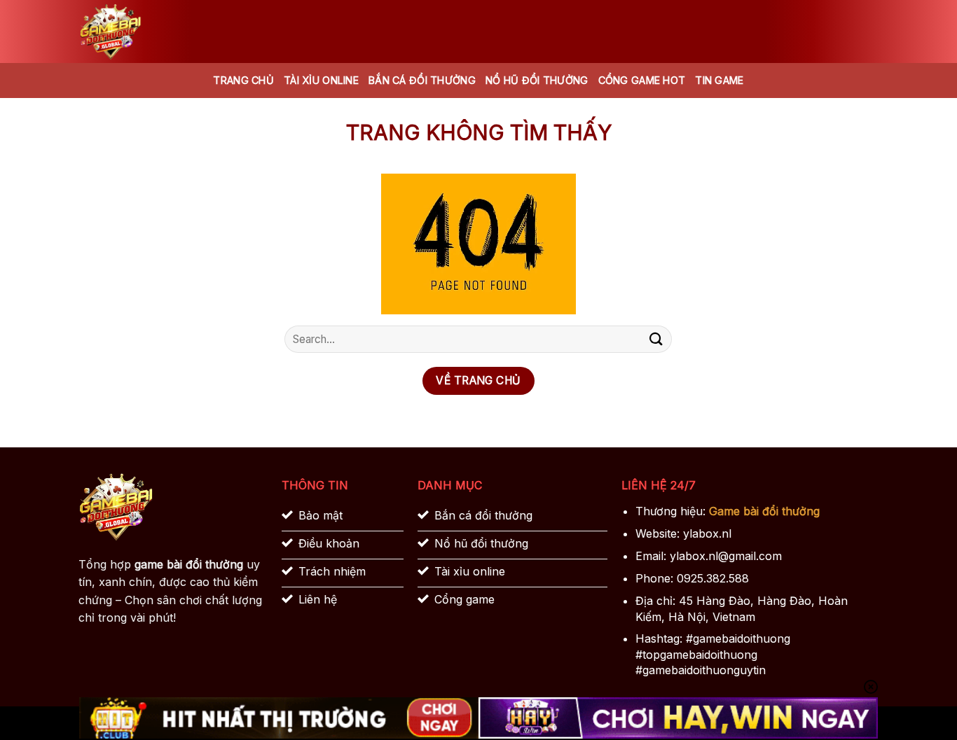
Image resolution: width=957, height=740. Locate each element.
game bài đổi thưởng (189, 564)
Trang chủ (243, 80)
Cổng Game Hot (642, 80)
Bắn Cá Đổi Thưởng (422, 80)
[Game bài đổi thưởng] (149, 31)
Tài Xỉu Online (321, 80)
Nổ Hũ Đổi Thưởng (537, 80)
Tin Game (719, 80)
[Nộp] (656, 339)
